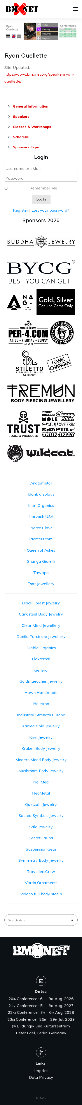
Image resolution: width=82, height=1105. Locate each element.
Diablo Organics (41, 647)
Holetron (41, 703)
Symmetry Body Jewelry (41, 860)
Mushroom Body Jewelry (41, 770)
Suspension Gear (41, 849)
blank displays (41, 494)
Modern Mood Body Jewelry (41, 759)
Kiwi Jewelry (41, 737)
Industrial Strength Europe (41, 714)
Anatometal (41, 483)
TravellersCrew (41, 871)
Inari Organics (41, 505)
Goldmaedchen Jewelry (41, 681)
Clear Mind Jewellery (41, 625)
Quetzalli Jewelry (41, 804)
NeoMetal (41, 793)
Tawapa (41, 572)
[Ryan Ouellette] (41, 31)
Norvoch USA (41, 516)
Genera (41, 670)
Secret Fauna (41, 837)
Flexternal (41, 658)
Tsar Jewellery (41, 583)
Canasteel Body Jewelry (41, 614)
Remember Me (43, 188)
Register (20, 210)
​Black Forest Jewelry (41, 603)
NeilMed (41, 782)
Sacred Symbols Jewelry (41, 815)
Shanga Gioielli (41, 561)
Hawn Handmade (41, 692)
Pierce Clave (41, 527)
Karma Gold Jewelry (41, 725)
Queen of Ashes (41, 550)
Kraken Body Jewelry (41, 748)
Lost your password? (50, 210)
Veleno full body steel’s (41, 893)
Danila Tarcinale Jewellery (41, 636)
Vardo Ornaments (41, 882)
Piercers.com (41, 538)
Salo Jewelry (41, 826)
